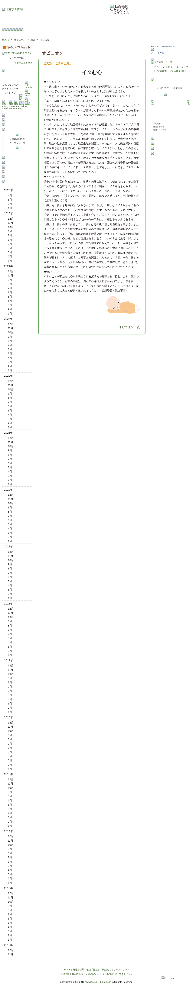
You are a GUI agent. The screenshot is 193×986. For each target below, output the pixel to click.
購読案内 (106, 969)
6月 (10, 239)
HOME (5, 39)
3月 (10, 199)
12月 (11, 218)
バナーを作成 (157, 53)
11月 (10, 222)
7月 (10, 235)
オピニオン (19, 39)
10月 (11, 227)
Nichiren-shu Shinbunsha (98, 982)
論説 (33, 39)
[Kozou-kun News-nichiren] (152, 49)
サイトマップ (126, 973)
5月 (10, 243)
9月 (10, 231)
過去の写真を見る (23, 63)
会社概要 (64, 973)
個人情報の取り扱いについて (86, 973)
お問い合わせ (110, 973)
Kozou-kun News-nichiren (163, 46)
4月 (10, 195)
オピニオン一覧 (129, 327)
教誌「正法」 (93, 969)
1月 (10, 208)
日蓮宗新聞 (78, 969)
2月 (10, 203)
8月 (10, 283)
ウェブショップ (121, 969)
